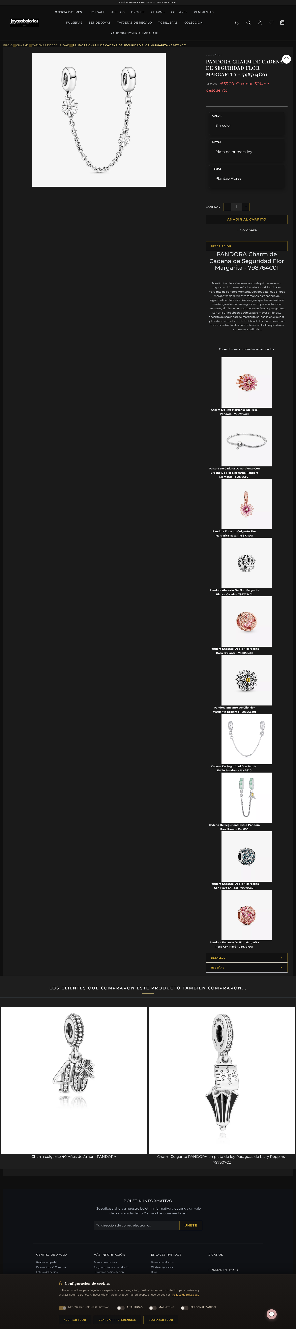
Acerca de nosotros (105, 1262)
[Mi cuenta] (260, 23)
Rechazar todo (160, 1319)
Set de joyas (100, 22)
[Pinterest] (209, 1261)
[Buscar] (248, 23)
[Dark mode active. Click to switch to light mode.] (237, 23)
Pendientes (204, 12)
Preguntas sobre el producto (111, 1267)
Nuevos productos (162, 1262)
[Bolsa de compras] (282, 23)
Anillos (118, 12)
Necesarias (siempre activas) (89, 1307)
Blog (154, 1271)
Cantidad (213, 206)
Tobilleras (168, 22)
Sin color (223, 125)
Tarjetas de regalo (134, 22)
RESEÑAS (218, 967)
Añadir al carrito (246, 219)
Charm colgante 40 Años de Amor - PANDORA (73, 1156)
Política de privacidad (185, 1294)
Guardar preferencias (117, 1319)
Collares (179, 12)
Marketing (166, 1307)
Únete (190, 1225)
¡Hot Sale (97, 12)
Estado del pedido (47, 1271)
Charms (158, 12)
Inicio (8, 45)
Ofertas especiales (162, 1267)
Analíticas (135, 1307)
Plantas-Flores (228, 178)
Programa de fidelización (109, 1271)
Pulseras (74, 22)
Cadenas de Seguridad (50, 45)
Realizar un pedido (47, 1262)
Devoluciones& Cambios (51, 1267)
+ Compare (247, 230)
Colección (193, 22)
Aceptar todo (75, 1319)
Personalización (203, 1307)
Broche (138, 12)
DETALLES (218, 957)
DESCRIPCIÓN (221, 246)
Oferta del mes (68, 12)
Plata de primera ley (233, 152)
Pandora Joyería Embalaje (134, 33)
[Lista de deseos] (271, 23)
